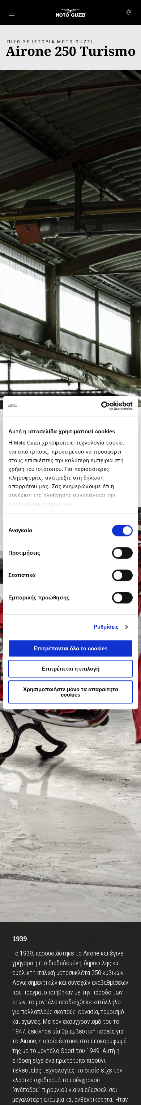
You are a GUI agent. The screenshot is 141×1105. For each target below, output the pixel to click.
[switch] (122, 553)
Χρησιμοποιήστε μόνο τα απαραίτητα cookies (70, 692)
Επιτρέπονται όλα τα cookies (70, 648)
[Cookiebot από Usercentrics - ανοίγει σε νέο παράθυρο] (101, 406)
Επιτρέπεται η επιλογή (70, 669)
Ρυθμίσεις (106, 627)
